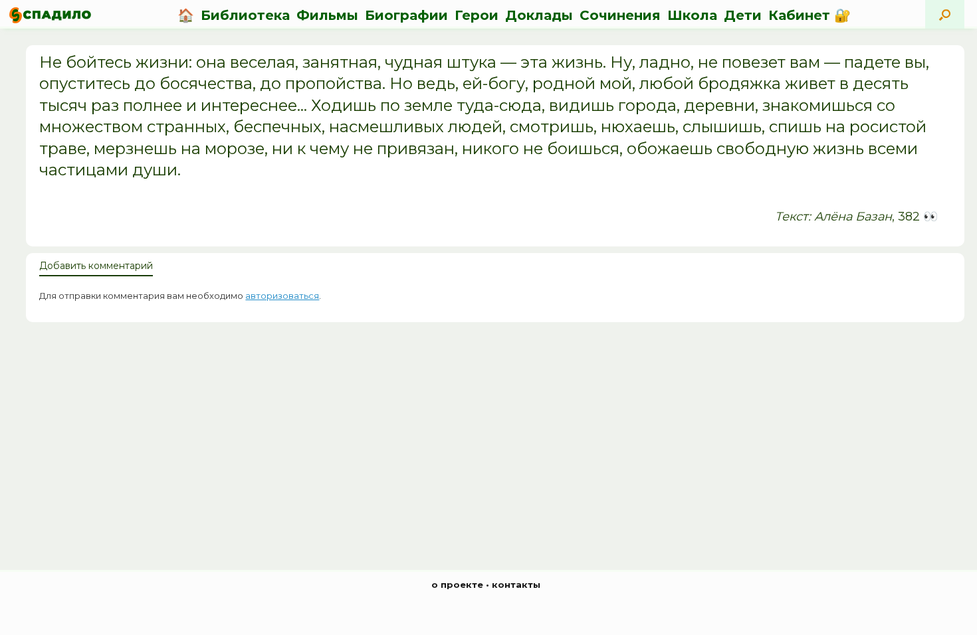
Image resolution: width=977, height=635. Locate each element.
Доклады (539, 15)
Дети (743, 15)
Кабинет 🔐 (809, 15)
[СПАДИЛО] (50, 15)
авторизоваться (282, 295)
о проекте (457, 584)
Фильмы (327, 15)
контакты (516, 584)
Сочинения (620, 15)
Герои (476, 15)
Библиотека (245, 15)
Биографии (406, 15)
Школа (692, 15)
